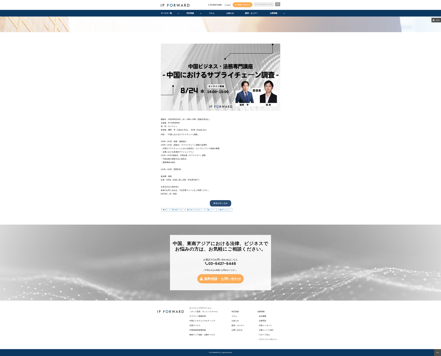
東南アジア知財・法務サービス (202, 335)
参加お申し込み (220, 203)
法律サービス (178, 210)
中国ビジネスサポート (196, 210)
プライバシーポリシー (268, 339)
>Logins (228, 5)
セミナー (212, 210)
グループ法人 (264, 335)
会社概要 (262, 316)
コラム (211, 13)
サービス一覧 (166, 13)
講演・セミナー (251, 13)
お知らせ (230, 13)
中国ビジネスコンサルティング (202, 321)
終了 (166, 210)
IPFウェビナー (225, 210)
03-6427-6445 (216, 5)
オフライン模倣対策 (197, 316)
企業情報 (273, 13)
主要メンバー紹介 (266, 330)
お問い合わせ (237, 330)
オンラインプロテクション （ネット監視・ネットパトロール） (208, 309)
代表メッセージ (265, 325)
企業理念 (262, 321)
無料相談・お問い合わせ (243, 4)
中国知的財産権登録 (197, 330)
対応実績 (190, 13)
